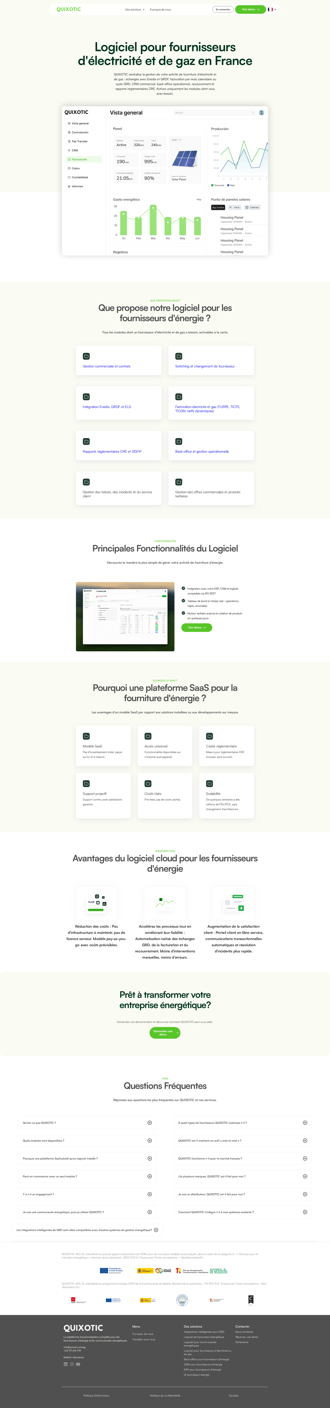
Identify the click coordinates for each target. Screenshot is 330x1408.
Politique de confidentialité (165, 1395)
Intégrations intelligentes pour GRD (204, 1331)
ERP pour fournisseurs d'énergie (202, 1369)
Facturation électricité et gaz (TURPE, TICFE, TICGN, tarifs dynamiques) (207, 409)
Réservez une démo (246, 1337)
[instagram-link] (72, 1364)
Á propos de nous (160, 9)
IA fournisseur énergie (196, 1374)
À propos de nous (142, 1333)
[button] (133, 9)
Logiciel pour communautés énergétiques (200, 1343)
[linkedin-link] (66, 1364)
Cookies (233, 1395)
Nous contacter (244, 1331)
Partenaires (241, 1342)
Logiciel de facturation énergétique (204, 1337)
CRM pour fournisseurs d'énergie (203, 1364)
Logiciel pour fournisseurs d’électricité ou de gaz (208, 1352)
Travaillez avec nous (143, 1339)
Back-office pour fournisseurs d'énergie (206, 1359)
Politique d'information (96, 1395)
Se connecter (223, 9)
